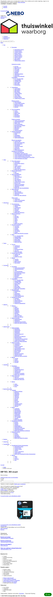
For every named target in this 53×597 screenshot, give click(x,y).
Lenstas (16, 232)
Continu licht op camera (19, 98)
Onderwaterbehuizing (19, 137)
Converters (16, 226)
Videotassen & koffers (19, 185)
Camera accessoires (16, 119)
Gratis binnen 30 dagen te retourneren (11, 580)
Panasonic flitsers (18, 97)
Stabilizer (16, 313)
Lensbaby (16, 210)
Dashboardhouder (18, 427)
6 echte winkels (4, 490)
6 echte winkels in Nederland (9, 579)
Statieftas (16, 255)
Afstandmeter (17, 372)
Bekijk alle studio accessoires (20, 356)
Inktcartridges (17, 436)
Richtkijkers (17, 368)
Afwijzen (14, 3)
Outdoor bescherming (16, 131)
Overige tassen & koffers (17, 253)
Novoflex (16, 362)
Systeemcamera (17, 447)
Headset (16, 400)
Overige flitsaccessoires (19, 103)
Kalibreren (16, 395)
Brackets (16, 107)
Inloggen (5, 7)
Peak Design (17, 262)
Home (4, 467)
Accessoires (5, 265)
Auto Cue (16, 178)
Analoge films (17, 141)
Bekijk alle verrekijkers (19, 374)
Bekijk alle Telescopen (19, 379)
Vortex (15, 384)
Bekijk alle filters (18, 242)
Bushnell (16, 385)
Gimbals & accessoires (19, 184)
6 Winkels (5, 36)
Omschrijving (3, 526)
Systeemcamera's (18, 50)
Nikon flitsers (17, 89)
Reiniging (16, 129)
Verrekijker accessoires (19, 373)
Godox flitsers (17, 96)
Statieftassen (17, 320)
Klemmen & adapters (19, 353)
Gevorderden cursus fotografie (21, 153)
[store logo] (15, 15)
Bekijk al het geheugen (19, 76)
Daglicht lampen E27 (19, 334)
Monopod (16, 308)
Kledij (15, 134)
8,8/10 (15, 582)
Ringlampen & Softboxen (20, 336)
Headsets (16, 423)
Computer (14, 390)
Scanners (16, 434)
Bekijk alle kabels (18, 419)
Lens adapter (17, 231)
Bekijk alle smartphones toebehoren (22, 430)
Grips (15, 270)
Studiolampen (17, 330)
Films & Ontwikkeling (16, 140)
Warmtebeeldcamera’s (19, 369)
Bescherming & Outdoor (19, 125)
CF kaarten (16, 70)
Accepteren (9, 3)
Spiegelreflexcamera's (19, 49)
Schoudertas (17, 246)
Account (5, 6)
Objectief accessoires (16, 224)
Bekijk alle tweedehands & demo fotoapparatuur (24, 454)
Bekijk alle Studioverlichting (20, 341)
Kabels (13, 407)
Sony (15, 172)
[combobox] (7, 41)
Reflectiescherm (17, 337)
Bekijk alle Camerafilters (19, 288)
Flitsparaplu (16, 335)
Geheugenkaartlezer (18, 73)
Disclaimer (21, 593)
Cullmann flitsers (18, 93)
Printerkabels (17, 409)
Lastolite (16, 358)
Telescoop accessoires (19, 378)
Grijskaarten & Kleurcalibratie (20, 339)
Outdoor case (17, 254)
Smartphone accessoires (19, 428)
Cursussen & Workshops (17, 151)
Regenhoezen (17, 132)
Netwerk (16, 398)
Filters (13, 234)
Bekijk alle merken (18, 223)
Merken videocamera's (16, 170)
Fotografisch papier (18, 146)
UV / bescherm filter (18, 78)
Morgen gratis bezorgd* (8, 578)
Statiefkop (16, 309)
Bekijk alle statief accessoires (20, 323)
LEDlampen (17, 332)
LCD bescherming (18, 124)
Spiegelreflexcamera (18, 446)
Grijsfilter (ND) (17, 81)
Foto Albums (17, 299)
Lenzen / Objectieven (19, 451)
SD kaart (16, 66)
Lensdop (16, 228)
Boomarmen (17, 352)
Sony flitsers (17, 94)
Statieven (5, 304)
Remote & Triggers (18, 346)
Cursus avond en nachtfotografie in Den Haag (24, 157)
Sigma (15, 218)
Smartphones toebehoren (17, 420)
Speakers (16, 402)
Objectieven (6, 202)
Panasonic (16, 173)
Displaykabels (17, 416)
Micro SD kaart (17, 67)
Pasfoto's (5, 439)
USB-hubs (16, 397)
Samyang (16, 216)
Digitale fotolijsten (18, 300)
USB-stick (16, 396)
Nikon (15, 221)
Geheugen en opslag (16, 64)
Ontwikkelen (17, 145)
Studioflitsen (17, 329)
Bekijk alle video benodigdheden (21, 188)
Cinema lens (17, 199)
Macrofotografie (17, 126)
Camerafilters (14, 77)
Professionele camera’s (19, 163)
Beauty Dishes (17, 351)
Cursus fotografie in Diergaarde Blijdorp (23, 154)
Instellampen (17, 331)
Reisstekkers (17, 115)
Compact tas (17, 245)
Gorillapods (16, 312)
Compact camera (18, 449)
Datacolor (16, 361)
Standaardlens (17, 205)
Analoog (16, 450)
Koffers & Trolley (18, 256)
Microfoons (16, 127)
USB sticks (16, 75)
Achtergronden (17, 347)
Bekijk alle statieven (18, 316)
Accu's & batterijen (16, 109)
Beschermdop (17, 84)
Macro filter (16, 83)
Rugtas (15, 248)
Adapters (16, 418)
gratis (18, 486)
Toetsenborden (17, 404)
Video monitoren (18, 177)
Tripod (15, 307)
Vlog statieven (17, 179)
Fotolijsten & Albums (16, 297)
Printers (16, 433)
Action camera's (17, 165)
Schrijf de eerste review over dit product (9, 477)
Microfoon (16, 401)
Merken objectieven (16, 213)
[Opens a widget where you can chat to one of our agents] (48, 594)
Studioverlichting (15, 327)
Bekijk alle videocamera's (19, 169)
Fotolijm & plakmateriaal (19, 303)
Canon (15, 222)
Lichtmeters (16, 345)
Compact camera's (18, 52)
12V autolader (17, 417)
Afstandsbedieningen (19, 121)
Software (16, 406)
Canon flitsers (17, 88)
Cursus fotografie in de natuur (20, 158)
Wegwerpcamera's (18, 55)
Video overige (15, 197)
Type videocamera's (16, 161)
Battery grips (17, 113)
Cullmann (16, 260)
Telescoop (16, 377)
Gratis (2, 488)
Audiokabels (17, 414)
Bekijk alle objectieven (19, 212)
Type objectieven (15, 204)
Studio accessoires (16, 342)
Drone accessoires (18, 201)
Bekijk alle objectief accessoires (21, 233)
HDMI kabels (17, 413)
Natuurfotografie (15, 289)
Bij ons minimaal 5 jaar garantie (10, 581)
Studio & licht (6, 326)
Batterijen (16, 114)
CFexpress (16, 71)
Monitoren (16, 392)
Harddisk (16, 72)
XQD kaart (16, 69)
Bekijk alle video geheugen (20, 195)
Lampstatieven (17, 343)
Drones (16, 164)
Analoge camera (17, 54)
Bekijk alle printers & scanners (21, 438)
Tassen (4, 243)
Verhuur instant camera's (19, 60)
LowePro (16, 259)
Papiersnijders (17, 302)
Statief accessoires (15, 318)
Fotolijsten (16, 298)
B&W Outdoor (17, 261)
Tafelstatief (16, 310)
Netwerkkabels (17, 411)
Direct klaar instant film (19, 142)
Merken (13, 258)
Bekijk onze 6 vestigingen (20, 484)
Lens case (16, 250)
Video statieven (17, 180)
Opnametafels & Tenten (19, 348)
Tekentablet (16, 393)
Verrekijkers (6, 364)
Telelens (16, 206)
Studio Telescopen (16, 375)
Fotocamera (14, 47)
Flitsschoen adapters (18, 105)
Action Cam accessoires (19, 120)
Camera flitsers (17, 452)
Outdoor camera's (18, 57)
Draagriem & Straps (18, 249)
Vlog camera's (17, 58)
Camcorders (17, 162)
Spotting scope (17, 370)
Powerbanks (17, 116)
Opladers (16, 111)
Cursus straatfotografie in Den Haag (22, 156)
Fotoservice (5, 38)
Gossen (16, 359)
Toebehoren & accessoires (20, 321)
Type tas (13, 244)
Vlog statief (17, 314)
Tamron (16, 219)
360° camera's (17, 167)
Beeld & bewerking (7, 389)
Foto (4, 45)
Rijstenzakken (17, 136)
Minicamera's (17, 59)
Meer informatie (21, 2)
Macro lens (16, 208)
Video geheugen (15, 189)
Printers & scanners (16, 431)
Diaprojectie (17, 148)
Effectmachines (17, 350)
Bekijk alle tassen (18, 251)
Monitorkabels (17, 412)
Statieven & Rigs (18, 315)
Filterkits (16, 285)
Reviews (2, 529)
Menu (2, 42)
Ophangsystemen (18, 354)
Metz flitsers (17, 91)
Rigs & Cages (17, 183)
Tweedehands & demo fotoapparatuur (20, 445)
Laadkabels (16, 408)
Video (4, 159)
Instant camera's (17, 53)
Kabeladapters (17, 425)
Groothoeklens (17, 207)
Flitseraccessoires (15, 100)
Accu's (15, 110)
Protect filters (17, 82)
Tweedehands (6, 444)
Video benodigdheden (16, 174)
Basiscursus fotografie (19, 152)
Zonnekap (16, 229)
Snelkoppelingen (18, 319)
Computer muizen (18, 403)
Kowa (15, 386)
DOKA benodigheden (19, 150)
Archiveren (16, 147)
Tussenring (16, 227)
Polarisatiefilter (17, 80)
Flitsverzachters (17, 102)
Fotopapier (16, 435)
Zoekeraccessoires (18, 130)
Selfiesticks (16, 186)
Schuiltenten (17, 135)
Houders (16, 422)
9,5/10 (12, 492)
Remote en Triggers (18, 104)
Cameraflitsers (15, 87)
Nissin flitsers (17, 92)
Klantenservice (6, 37)
